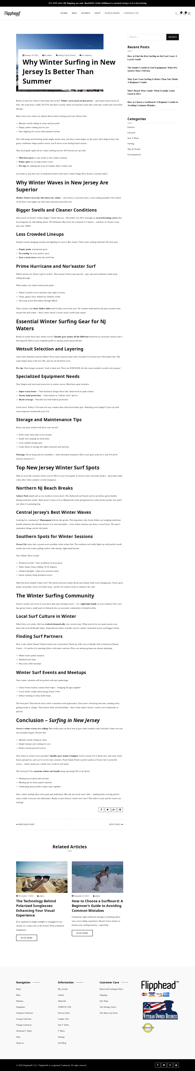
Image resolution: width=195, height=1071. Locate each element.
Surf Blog (62, 1043)
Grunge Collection (23, 1019)
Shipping (103, 995)
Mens (18, 995)
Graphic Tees (63, 1019)
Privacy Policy (64, 1013)
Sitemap (61, 1037)
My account (63, 989)
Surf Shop (104, 1001)
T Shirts (61, 1031)
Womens (19, 1001)
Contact (61, 995)
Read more (27, 938)
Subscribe (62, 1001)
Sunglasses (20, 1007)
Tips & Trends (70, 55)
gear (64, 337)
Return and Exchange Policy (111, 989)
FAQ (18, 1037)
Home (18, 989)
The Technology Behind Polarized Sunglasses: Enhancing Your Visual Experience (36, 908)
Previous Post (26, 824)
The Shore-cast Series (109, 1013)
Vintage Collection (24, 1025)
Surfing (61, 55)
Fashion (131, 127)
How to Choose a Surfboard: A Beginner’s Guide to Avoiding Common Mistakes (97, 906)
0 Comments (87, 55)
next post (115, 824)
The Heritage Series (108, 1007)
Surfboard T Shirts (24, 1031)
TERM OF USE (64, 1007)
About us (20, 1043)
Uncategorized (134, 154)
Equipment (53, 376)
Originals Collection (24, 1013)
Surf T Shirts (133, 138)
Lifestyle (131, 132)
